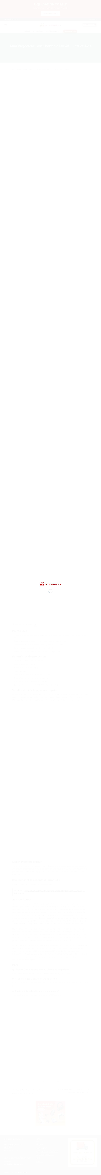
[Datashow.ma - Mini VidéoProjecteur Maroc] (50, 584)
